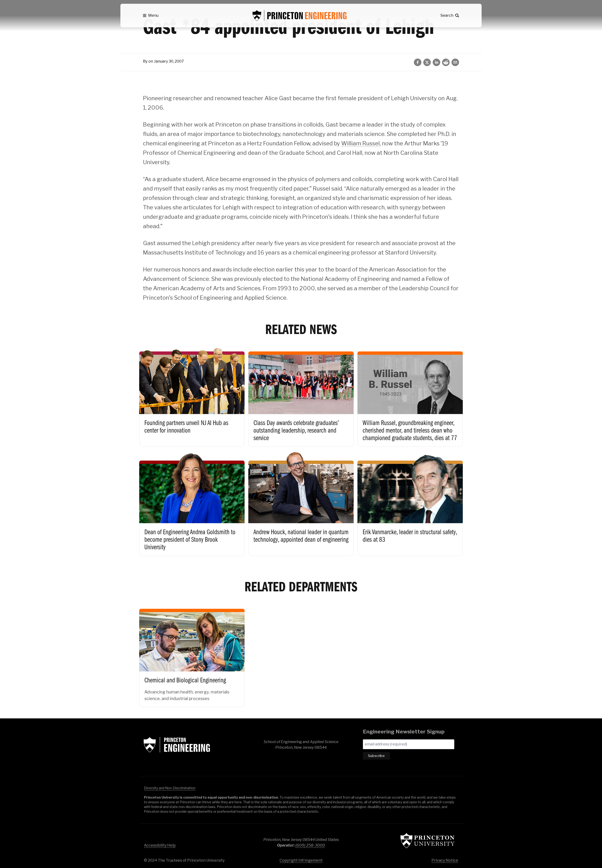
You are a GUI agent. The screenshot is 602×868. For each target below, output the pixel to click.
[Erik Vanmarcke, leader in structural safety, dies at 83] (410, 503)
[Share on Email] (455, 62)
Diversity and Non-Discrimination (169, 788)
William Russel (360, 143)
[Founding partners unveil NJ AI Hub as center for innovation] (192, 394)
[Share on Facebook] (417, 62)
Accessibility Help (160, 845)
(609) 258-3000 (310, 845)
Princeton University (427, 840)
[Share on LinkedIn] (436, 62)
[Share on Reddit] (446, 62)
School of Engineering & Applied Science (176, 745)
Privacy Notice (445, 860)
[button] (150, 15)
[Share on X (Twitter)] (427, 62)
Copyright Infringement (301, 860)
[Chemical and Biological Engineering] (192, 653)
